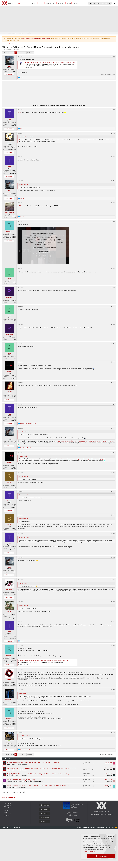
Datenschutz (7, 805)
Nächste (29, 52)
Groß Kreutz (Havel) (10, 686)
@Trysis (21, 140)
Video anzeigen (45, 251)
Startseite (111, 827)
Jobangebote (7, 814)
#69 (114, 287)
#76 (114, 428)
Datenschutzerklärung (89, 851)
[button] (36, 3)
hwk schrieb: (22, 456)
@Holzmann (21, 206)
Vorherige (6, 52)
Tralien (110, 787)
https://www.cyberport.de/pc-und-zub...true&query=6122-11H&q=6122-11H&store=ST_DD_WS (85, 441)
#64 (114, 157)
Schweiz (13, 378)
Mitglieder (22, 33)
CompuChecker (108, 764)
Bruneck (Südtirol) (11, 237)
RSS (44, 821)
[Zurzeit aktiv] (9, 740)
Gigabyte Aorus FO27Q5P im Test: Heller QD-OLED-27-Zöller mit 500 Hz (33, 762)
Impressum (7, 803)
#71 (114, 325)
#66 (114, 203)
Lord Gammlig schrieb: (25, 137)
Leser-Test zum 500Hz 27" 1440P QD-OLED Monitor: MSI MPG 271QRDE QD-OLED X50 (38, 785)
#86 (114, 645)
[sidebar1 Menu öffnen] (114, 3)
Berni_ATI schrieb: (23, 736)
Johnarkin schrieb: (24, 432)
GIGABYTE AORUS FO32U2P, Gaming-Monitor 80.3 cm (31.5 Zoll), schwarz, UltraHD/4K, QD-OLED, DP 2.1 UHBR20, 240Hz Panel (63, 62)
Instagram (46, 817)
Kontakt (6, 810)
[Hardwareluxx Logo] (11, 3)
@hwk (19, 112)
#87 (114, 669)
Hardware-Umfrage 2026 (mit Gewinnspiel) (36, 38)
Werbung (6, 816)
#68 (114, 269)
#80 (114, 515)
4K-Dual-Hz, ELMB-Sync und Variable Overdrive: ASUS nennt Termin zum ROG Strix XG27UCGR (41, 768)
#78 (114, 472)
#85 (114, 622)
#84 (114, 602)
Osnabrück (13, 125)
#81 (114, 533)
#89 (114, 708)
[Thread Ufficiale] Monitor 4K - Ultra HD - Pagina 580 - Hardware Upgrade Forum (43, 660)
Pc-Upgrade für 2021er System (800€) (21, 780)
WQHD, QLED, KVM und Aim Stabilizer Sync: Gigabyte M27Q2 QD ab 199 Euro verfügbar (39, 774)
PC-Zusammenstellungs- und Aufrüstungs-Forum (30, 781)
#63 (114, 133)
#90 (114, 732)
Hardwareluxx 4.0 (7, 827)
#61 (114, 56)
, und (28, 423)
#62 (114, 109)
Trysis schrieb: (22, 184)
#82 (114, 557)
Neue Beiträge (12, 33)
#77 (114, 452)
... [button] (22, 52)
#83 (114, 579)
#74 (114, 382)
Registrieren (30, 33)
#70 (114, 306)
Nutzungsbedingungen (89, 827)
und (26, 217)
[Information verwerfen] (114, 38)
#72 (114, 343)
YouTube (45, 809)
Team (5, 812)
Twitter (45, 813)
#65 (114, 180)
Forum (4, 33)
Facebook (46, 805)
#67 (114, 221)
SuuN (8, 781)
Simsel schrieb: (23, 495)
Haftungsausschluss (10, 807)
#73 (114, 362)
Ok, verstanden (101, 856)
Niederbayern (12, 618)
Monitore (24, 764)
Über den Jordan (11, 149)
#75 (114, 404)
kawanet (109, 781)
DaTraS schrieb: (23, 693)
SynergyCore (10, 787)
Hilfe (106, 827)
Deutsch (17, 827)
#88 (114, 689)
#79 (114, 491)
